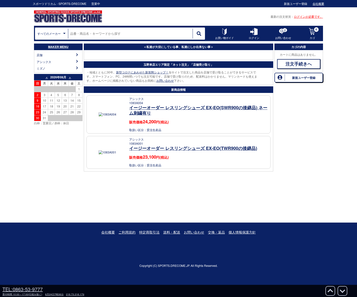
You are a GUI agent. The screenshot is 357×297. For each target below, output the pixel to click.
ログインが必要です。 (308, 16)
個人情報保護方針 (242, 232)
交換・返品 (216, 232)
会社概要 (108, 232)
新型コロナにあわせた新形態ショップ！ (142, 72)
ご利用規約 (127, 232)
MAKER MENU (58, 47)
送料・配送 (171, 232)
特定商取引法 (149, 232)
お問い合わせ (165, 80)
